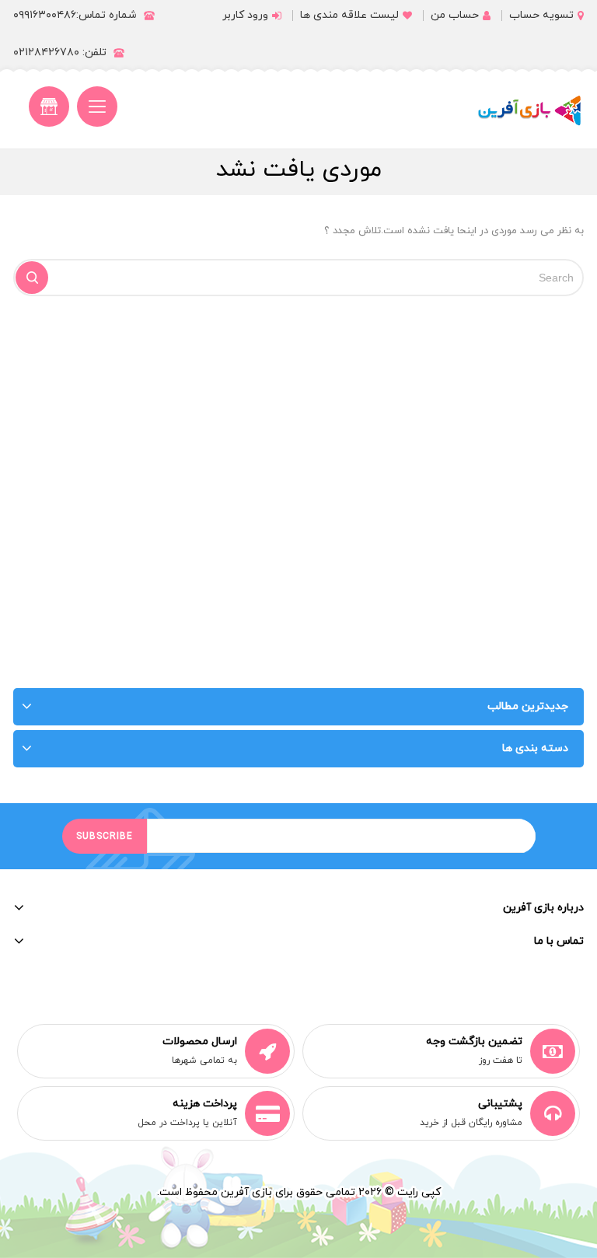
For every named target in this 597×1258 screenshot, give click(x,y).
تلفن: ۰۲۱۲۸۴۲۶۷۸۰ (59, 52)
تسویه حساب (541, 15)
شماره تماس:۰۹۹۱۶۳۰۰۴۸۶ (75, 15)
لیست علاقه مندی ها (349, 15)
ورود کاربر (245, 15)
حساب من (455, 15)
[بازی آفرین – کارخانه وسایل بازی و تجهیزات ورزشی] (529, 110)
